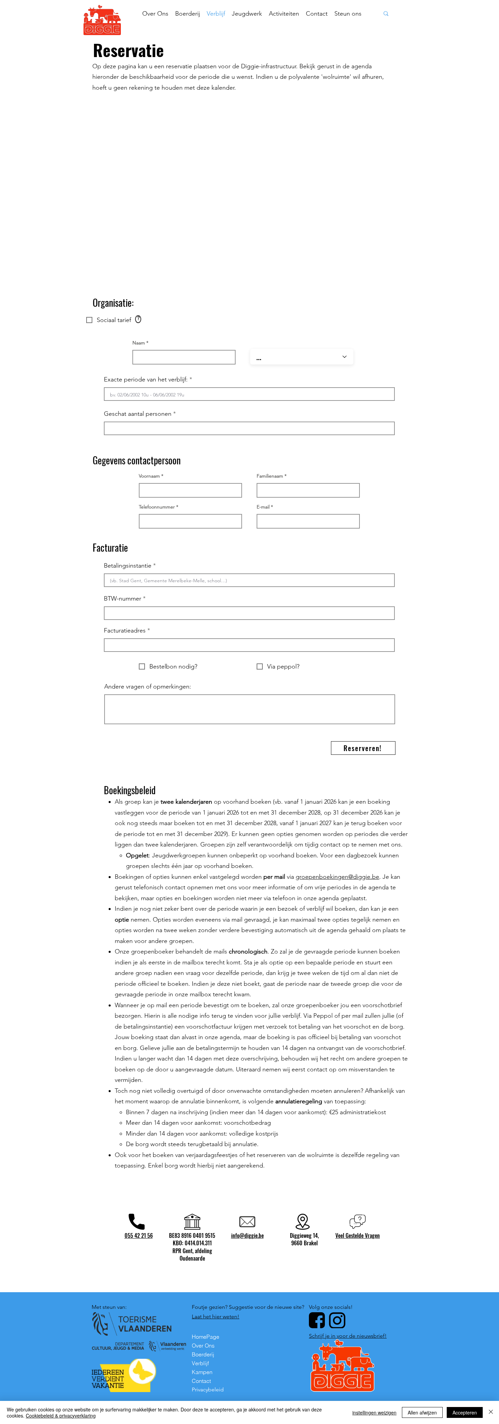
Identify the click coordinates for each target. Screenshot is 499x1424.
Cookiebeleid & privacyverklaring (61, 1415)
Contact (201, 1380)
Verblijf (200, 1363)
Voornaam (149, 476)
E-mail (263, 506)
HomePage (205, 1336)
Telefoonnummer (157, 506)
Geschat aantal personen (137, 414)
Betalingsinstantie (128, 566)
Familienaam (270, 476)
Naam (138, 342)
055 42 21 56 (139, 1235)
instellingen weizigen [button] (374, 1412)
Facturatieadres (125, 630)
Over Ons (203, 1345)
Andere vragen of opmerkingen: (147, 686)
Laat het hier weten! (215, 1316)
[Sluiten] (491, 1412)
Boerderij (203, 1354)
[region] (138, 319)
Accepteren (464, 1412)
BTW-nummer (122, 598)
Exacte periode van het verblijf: (146, 379)
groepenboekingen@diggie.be (337, 876)
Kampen (202, 1372)
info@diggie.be (247, 1235)
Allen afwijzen (422, 1412)
